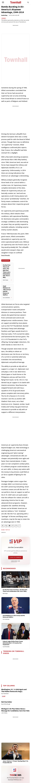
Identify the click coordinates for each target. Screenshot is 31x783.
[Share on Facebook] (9, 526)
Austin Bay (4, 15)
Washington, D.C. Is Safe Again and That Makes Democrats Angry (14, 690)
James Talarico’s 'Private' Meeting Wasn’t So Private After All (15, 761)
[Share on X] (2, 526)
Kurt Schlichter (6, 619)
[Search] (28, 2)
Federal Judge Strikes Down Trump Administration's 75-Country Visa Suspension (13, 642)
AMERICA (3, 532)
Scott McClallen (6, 646)
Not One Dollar (6, 702)
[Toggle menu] (3, 2)
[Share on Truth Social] (6, 526)
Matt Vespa (5, 593)
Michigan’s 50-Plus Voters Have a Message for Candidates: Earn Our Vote (15, 710)
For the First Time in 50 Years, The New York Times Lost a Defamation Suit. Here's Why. (15, 590)
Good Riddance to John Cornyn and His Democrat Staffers (14, 616)
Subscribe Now (15, 561)
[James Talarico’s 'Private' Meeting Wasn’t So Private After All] (15, 751)
